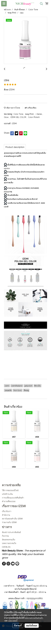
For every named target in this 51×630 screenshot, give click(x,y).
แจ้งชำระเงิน (7, 494)
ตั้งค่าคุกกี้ (18, 625)
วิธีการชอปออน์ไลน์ (10, 490)
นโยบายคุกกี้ (12, 620)
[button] (40, 3)
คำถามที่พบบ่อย (8, 501)
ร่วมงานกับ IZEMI (9, 522)
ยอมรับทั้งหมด (31, 625)
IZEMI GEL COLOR (18, 117)
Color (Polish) (34, 117)
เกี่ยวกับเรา (6, 511)
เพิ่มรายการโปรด (13, 108)
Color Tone (19, 114)
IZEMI (14, 123)
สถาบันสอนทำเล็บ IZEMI (12, 519)
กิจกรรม (5, 536)
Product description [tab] (14, 147)
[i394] (25, 40)
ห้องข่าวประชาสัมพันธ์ (11, 532)
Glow (6, 117)
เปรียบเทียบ (31, 108)
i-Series (39, 114)
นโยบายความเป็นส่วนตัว (34, 618)
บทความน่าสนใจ (9, 543)
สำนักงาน (6, 515)
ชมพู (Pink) (29, 114)
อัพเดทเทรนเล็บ (8, 539)
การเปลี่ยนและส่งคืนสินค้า (13, 498)
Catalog (6, 547)
